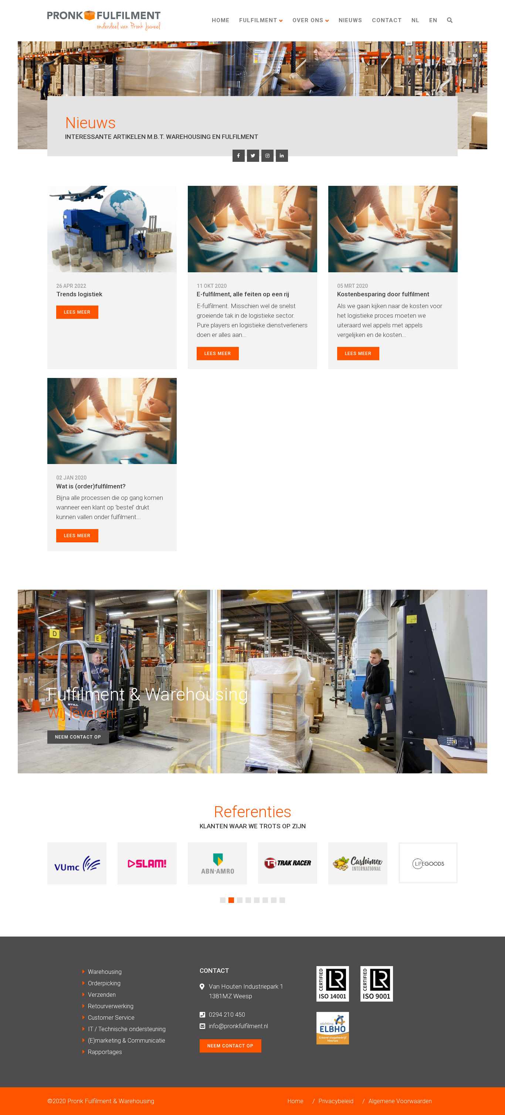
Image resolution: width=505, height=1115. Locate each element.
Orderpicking (104, 983)
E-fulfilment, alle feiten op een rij (243, 294)
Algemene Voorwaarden (400, 1101)
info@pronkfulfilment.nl (238, 1026)
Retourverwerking (110, 1006)
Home (221, 20)
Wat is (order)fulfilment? (91, 486)
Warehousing (105, 971)
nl (415, 20)
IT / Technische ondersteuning (127, 1029)
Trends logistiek (79, 294)
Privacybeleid (336, 1101)
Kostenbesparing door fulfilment (383, 294)
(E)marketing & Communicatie (126, 1040)
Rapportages (105, 1052)
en (433, 20)
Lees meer (77, 312)
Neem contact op (78, 737)
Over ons (307, 20)
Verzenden (102, 994)
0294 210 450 (227, 1014)
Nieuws (350, 20)
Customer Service (111, 1017)
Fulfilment (258, 20)
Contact (387, 20)
